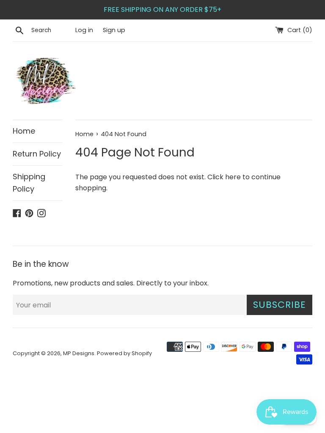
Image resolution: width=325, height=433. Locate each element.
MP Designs (78, 353)
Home (24, 131)
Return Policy (37, 153)
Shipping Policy (29, 182)
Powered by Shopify (124, 353)
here (233, 177)
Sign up (114, 30)
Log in (84, 30)
